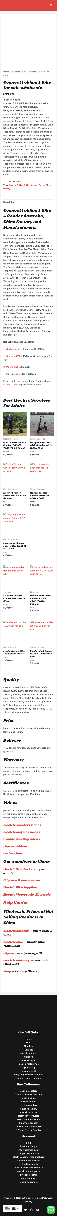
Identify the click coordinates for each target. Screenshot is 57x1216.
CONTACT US (10, 384)
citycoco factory (28, 1108)
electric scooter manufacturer (28, 1157)
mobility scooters (28, 1182)
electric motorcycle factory (29, 1167)
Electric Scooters (28, 1091)
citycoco (10, 953)
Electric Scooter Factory (22, 869)
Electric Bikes (29, 1098)
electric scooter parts (28, 1171)
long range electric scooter (28, 1074)
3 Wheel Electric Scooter (28, 1130)
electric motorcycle (18, 960)
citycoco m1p (28, 1067)
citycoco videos (15, 846)
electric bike (13, 942)
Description (9, 202)
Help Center (15, 902)
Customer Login (28, 1146)
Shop (7, 971)
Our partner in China (28, 1153)
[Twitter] (25, 1209)
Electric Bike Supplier (20, 887)
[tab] (28, 202)
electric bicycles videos (21, 832)
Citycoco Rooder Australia (28, 1094)
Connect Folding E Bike (19, 185)
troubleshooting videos (21, 839)
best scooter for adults (28, 1119)
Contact (28, 1049)
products (17, 374)
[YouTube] (37, 1209)
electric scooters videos (22, 825)
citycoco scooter (28, 1174)
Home (6, 72)
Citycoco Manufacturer (21, 880)
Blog (28, 1142)
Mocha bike (12, 367)
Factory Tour (13, 853)
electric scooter (14, 349)
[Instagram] (31, 1209)
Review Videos (28, 1101)
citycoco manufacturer (28, 1160)
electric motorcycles (28, 1115)
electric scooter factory (28, 1078)
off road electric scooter (28, 1126)
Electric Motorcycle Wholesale (27, 894)
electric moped (28, 1178)
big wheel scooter (28, 1123)
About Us (28, 1046)
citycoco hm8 (29, 1071)
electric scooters (28, 1105)
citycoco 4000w (14, 356)
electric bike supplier (28, 1164)
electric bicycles (28, 1112)
